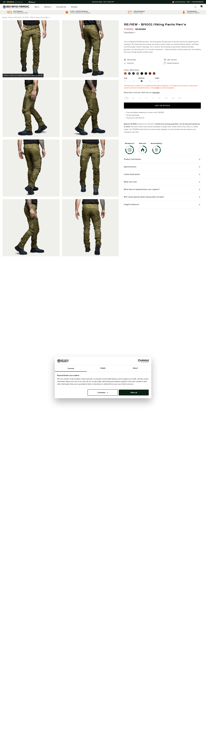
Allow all (133, 392)
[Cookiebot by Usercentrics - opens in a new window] (139, 361)
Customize (101, 392)
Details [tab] (103, 368)
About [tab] (135, 368)
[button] (36, 2)
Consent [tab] (71, 368)
